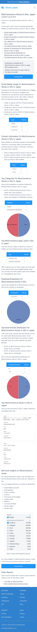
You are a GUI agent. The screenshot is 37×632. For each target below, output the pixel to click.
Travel (9, 206)
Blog (21, 604)
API (2, 604)
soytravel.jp (7, 450)
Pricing (3, 613)
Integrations (5, 601)
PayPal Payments (14, 261)
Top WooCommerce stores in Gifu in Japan (18, 57)
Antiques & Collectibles (14, 209)
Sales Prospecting (7, 594)
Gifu (5, 429)
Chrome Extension (24, 2)
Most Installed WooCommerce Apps (16, 584)
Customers (23, 601)
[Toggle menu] (34, 7)
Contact (22, 597)
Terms (22, 617)
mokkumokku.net (9, 424)
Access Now (18, 77)
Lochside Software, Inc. (9, 628)
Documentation (6, 617)
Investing (4, 597)
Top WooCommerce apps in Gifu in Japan (18, 46)
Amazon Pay (13, 258)
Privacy (22, 613)
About (22, 594)
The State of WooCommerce (13, 581)
